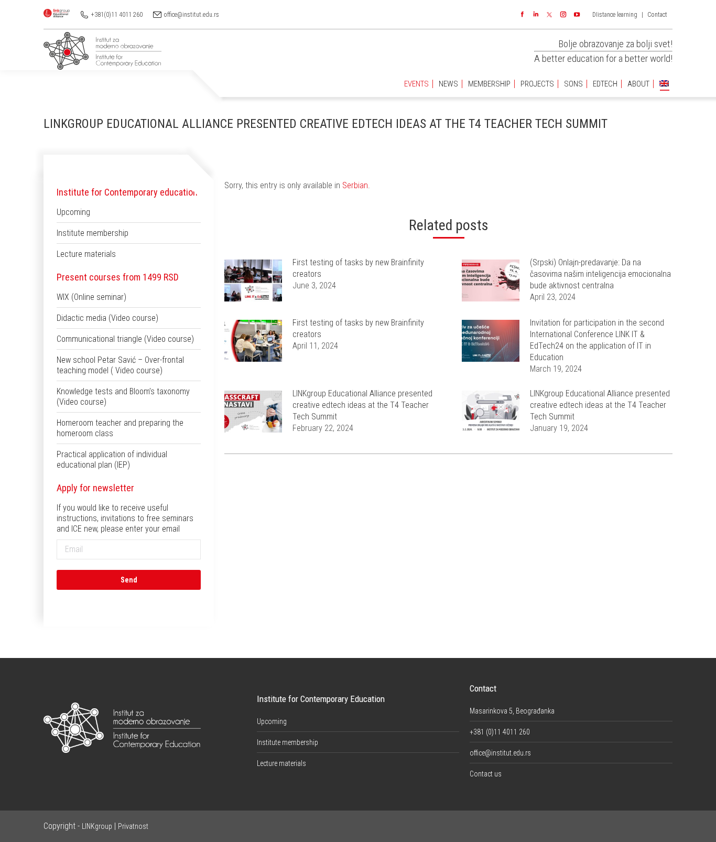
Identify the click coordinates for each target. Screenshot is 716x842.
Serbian (355, 185)
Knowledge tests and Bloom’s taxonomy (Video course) (123, 396)
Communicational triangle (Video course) (125, 339)
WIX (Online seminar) (91, 297)
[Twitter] (549, 14)
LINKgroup (97, 826)
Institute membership (92, 233)
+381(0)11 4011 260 (117, 14)
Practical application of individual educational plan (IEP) (112, 459)
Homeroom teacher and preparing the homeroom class (120, 428)
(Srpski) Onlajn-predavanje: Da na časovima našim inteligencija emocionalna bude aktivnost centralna (600, 273)
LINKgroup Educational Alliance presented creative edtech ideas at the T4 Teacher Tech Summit (362, 405)
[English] (664, 84)
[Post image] (253, 280)
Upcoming (73, 212)
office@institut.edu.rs (191, 14)
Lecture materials (86, 254)
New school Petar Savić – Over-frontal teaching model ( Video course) (120, 365)
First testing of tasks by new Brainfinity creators (358, 268)
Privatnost (133, 826)
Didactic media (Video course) (107, 318)
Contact (657, 14)
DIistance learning (614, 14)
